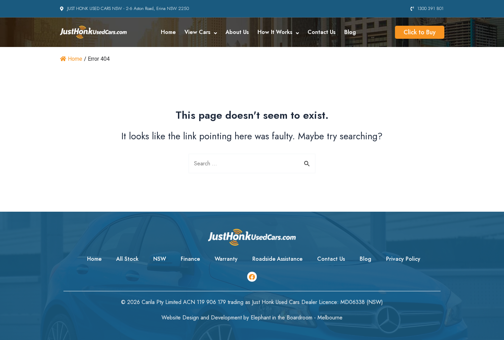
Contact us (322, 32)
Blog (350, 32)
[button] (419, 32)
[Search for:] (252, 163)
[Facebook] (252, 277)
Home (168, 32)
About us (237, 32)
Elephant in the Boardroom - (284, 317)
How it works (274, 32)
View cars (197, 32)
